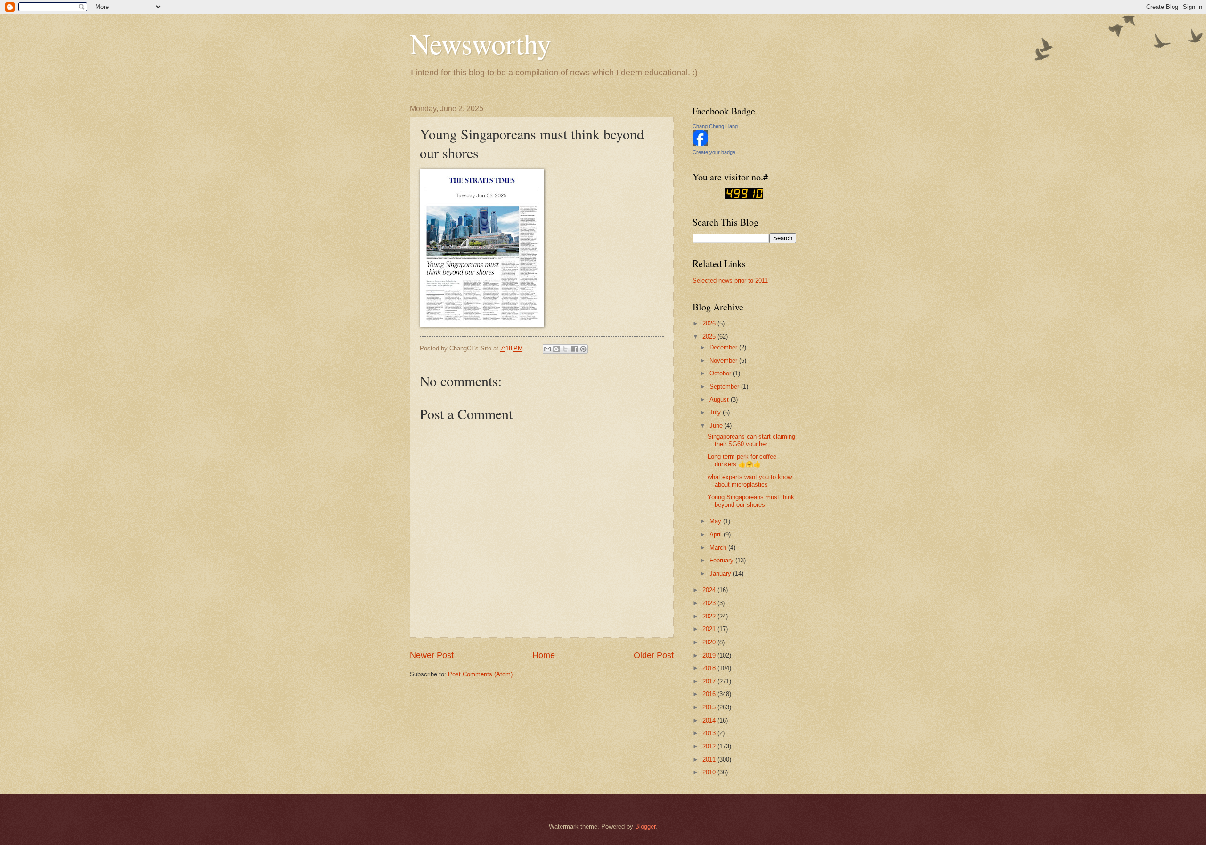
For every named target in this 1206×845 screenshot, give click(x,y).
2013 (709, 733)
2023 (709, 603)
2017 (709, 681)
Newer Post (432, 655)
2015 (709, 707)
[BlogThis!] (556, 349)
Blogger (645, 826)
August (720, 399)
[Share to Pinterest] (583, 349)
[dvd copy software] (744, 197)
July (716, 412)
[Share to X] (565, 349)
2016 (709, 694)
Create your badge (714, 152)
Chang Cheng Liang (715, 126)
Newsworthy (480, 43)
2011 (709, 759)
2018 (709, 668)
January (721, 573)
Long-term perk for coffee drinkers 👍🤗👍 (742, 460)
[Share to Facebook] (574, 349)
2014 (709, 720)
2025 (709, 336)
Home (543, 655)
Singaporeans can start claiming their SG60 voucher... (751, 440)
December (724, 347)
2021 (709, 629)
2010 (709, 772)
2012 (709, 746)
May (716, 521)
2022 (709, 616)
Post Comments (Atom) (480, 674)
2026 (709, 323)
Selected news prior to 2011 (730, 280)
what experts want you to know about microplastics (750, 480)
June (717, 425)
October (721, 373)
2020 (709, 642)
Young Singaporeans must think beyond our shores (751, 501)
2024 (709, 589)
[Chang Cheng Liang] (700, 143)
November (724, 360)
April (716, 534)
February (722, 560)
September (725, 386)
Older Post (654, 655)
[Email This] (547, 349)
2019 (709, 655)
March (718, 547)
